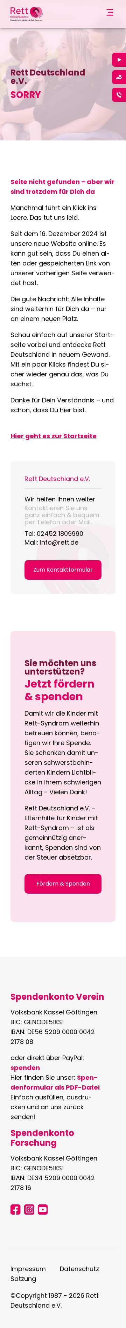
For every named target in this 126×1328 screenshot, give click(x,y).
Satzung (23, 1278)
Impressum (28, 1268)
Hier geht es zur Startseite (53, 436)
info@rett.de (59, 542)
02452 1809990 (60, 533)
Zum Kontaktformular (63, 570)
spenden (25, 1067)
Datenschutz (79, 1268)
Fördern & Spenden (63, 884)
